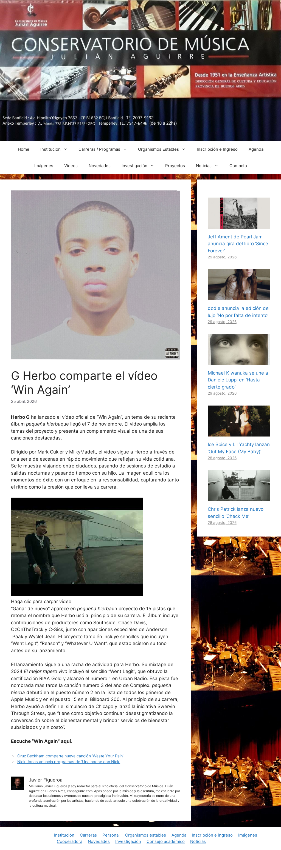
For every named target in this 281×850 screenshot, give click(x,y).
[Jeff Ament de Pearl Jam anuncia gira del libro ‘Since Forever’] (239, 225)
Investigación (134, 165)
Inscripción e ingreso (212, 835)
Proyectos (175, 165)
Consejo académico (166, 841)
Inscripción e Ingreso (217, 149)
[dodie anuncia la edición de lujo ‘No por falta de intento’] (239, 297)
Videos (71, 165)
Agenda (256, 149)
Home (23, 149)
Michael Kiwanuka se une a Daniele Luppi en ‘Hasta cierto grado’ (238, 380)
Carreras (88, 835)
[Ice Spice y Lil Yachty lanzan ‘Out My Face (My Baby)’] (239, 433)
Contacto (238, 165)
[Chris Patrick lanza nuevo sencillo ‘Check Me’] (239, 497)
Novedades (100, 165)
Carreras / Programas (99, 149)
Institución (64, 835)
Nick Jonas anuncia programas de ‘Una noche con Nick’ (68, 761)
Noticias (204, 165)
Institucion (50, 149)
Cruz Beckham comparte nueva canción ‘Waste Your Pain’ (70, 756)
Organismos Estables (158, 149)
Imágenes (43, 165)
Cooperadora (69, 841)
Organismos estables (145, 835)
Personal (111, 835)
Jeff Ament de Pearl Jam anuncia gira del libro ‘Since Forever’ (238, 243)
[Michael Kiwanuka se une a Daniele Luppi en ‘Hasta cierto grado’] (239, 361)
